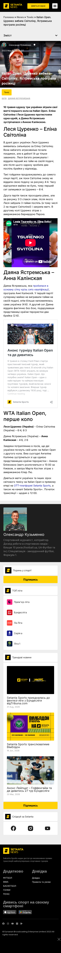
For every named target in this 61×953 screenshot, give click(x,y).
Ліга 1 (17, 643)
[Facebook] (3, 923)
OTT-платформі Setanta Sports (32, 485)
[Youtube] (12, 923)
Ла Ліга (18, 622)
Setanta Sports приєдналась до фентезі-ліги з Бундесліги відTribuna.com (28, 700)
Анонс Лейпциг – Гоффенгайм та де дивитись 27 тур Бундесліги (29, 789)
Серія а (18, 633)
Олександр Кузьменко (20, 45)
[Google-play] (21, 923)
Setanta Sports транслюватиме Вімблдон (28, 746)
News (20, 17)
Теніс (30, 17)
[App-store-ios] (17, 923)
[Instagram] (8, 923)
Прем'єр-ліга (21, 602)
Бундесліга (20, 612)
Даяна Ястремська (19, 98)
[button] (56, 35)
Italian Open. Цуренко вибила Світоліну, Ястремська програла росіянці (29, 78)
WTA (4, 98)
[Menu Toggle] (55, 6)
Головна (8, 17)
